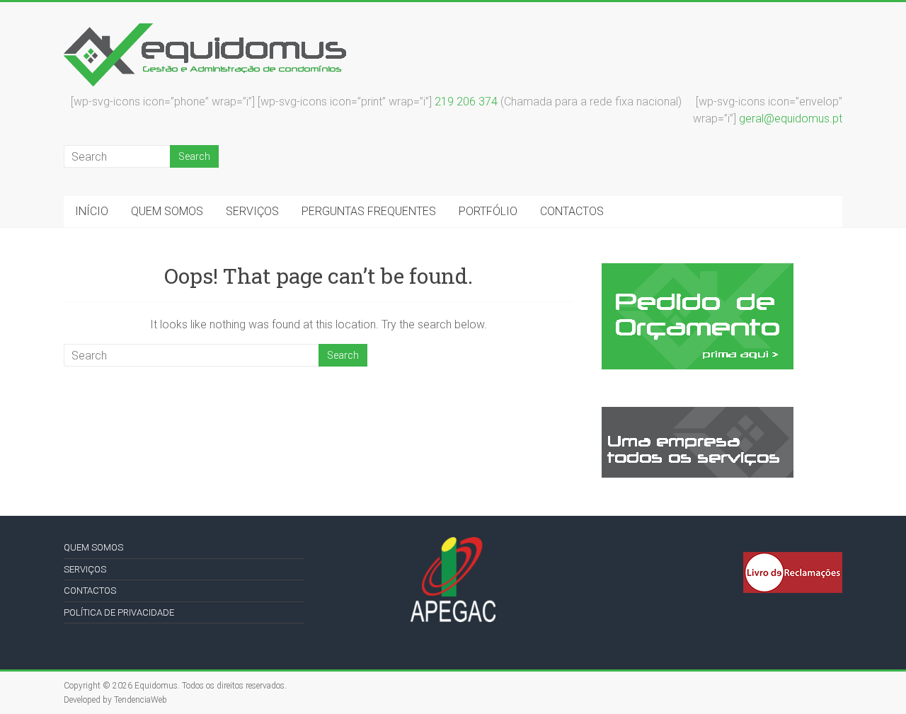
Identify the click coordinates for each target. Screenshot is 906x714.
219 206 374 (466, 101)
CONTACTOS (572, 211)
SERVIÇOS (252, 211)
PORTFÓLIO (488, 211)
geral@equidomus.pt (790, 118)
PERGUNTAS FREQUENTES (369, 211)
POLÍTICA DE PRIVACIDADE (119, 612)
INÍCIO (91, 211)
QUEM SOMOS (167, 211)
